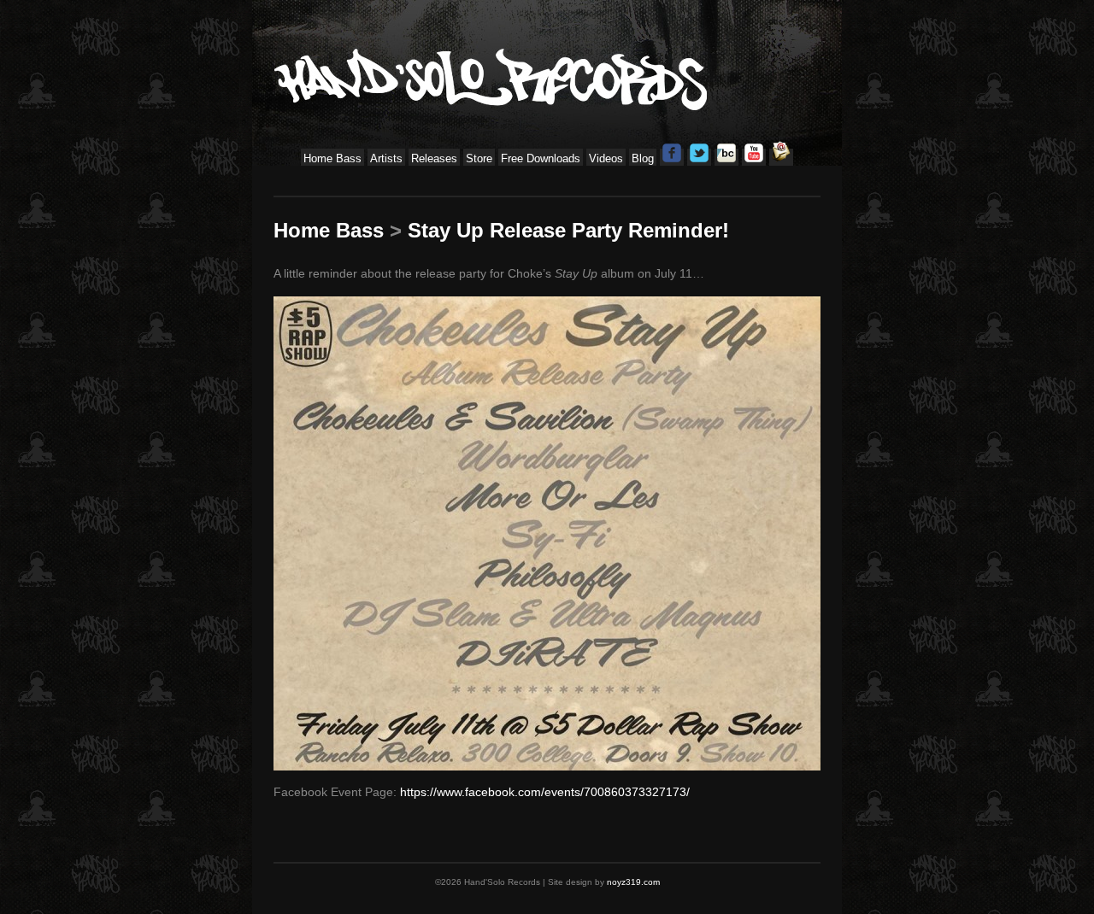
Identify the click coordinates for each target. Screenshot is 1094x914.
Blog (643, 158)
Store (479, 158)
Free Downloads (540, 158)
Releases (434, 158)
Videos (606, 158)
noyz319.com (633, 882)
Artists (386, 158)
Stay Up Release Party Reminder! (568, 230)
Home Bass (332, 158)
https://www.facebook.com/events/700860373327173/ (545, 792)
